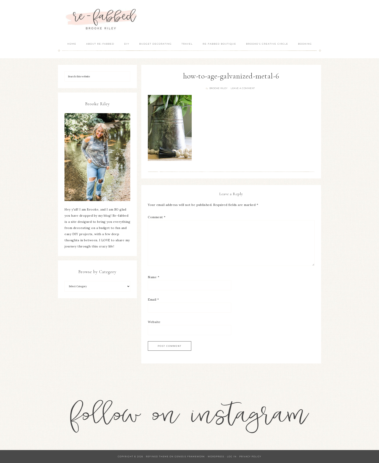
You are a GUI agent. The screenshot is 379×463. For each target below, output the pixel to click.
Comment (157, 217)
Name (153, 277)
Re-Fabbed (102, 19)
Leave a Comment (243, 88)
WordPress (216, 456)
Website (154, 322)
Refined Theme (157, 456)
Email (153, 299)
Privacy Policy (250, 456)
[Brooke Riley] (97, 157)
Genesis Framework (190, 456)
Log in (232, 456)
